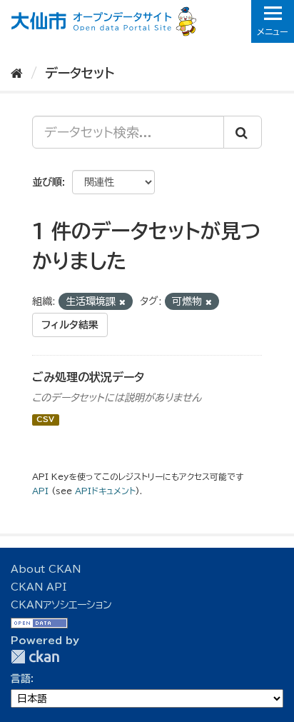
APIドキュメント (105, 491)
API (40, 491)
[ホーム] (17, 72)
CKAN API (38, 587)
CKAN (35, 656)
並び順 (47, 182)
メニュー (272, 31)
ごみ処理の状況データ (88, 377)
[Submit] (242, 132)
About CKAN (46, 569)
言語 (21, 678)
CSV (45, 419)
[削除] (122, 302)
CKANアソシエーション (61, 605)
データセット (79, 72)
